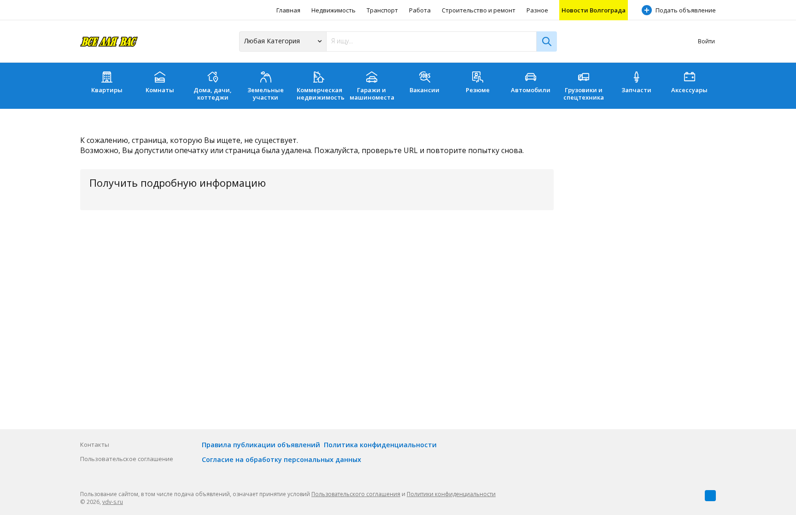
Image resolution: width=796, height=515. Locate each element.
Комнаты (160, 90)
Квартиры (107, 90)
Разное (537, 10)
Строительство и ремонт (478, 10)
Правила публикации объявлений (261, 444)
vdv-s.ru (112, 502)
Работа (420, 10)
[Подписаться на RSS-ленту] (710, 495)
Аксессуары (689, 90)
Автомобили (530, 90)
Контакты (94, 444)
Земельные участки (265, 93)
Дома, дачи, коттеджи (212, 93)
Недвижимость (333, 10)
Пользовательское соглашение (126, 459)
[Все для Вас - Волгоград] (109, 41)
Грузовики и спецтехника (583, 93)
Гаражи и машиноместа (372, 93)
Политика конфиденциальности (380, 444)
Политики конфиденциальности (451, 494)
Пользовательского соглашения (355, 494)
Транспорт (382, 10)
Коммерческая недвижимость (321, 93)
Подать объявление (686, 10)
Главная (288, 10)
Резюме (478, 90)
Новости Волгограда (594, 10)
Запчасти (636, 90)
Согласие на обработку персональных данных (281, 459)
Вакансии (424, 90)
